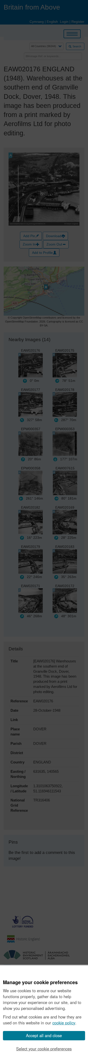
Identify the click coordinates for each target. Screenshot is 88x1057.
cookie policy (63, 1023)
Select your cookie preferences (44, 1049)
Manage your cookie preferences (40, 982)
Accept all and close (44, 1035)
